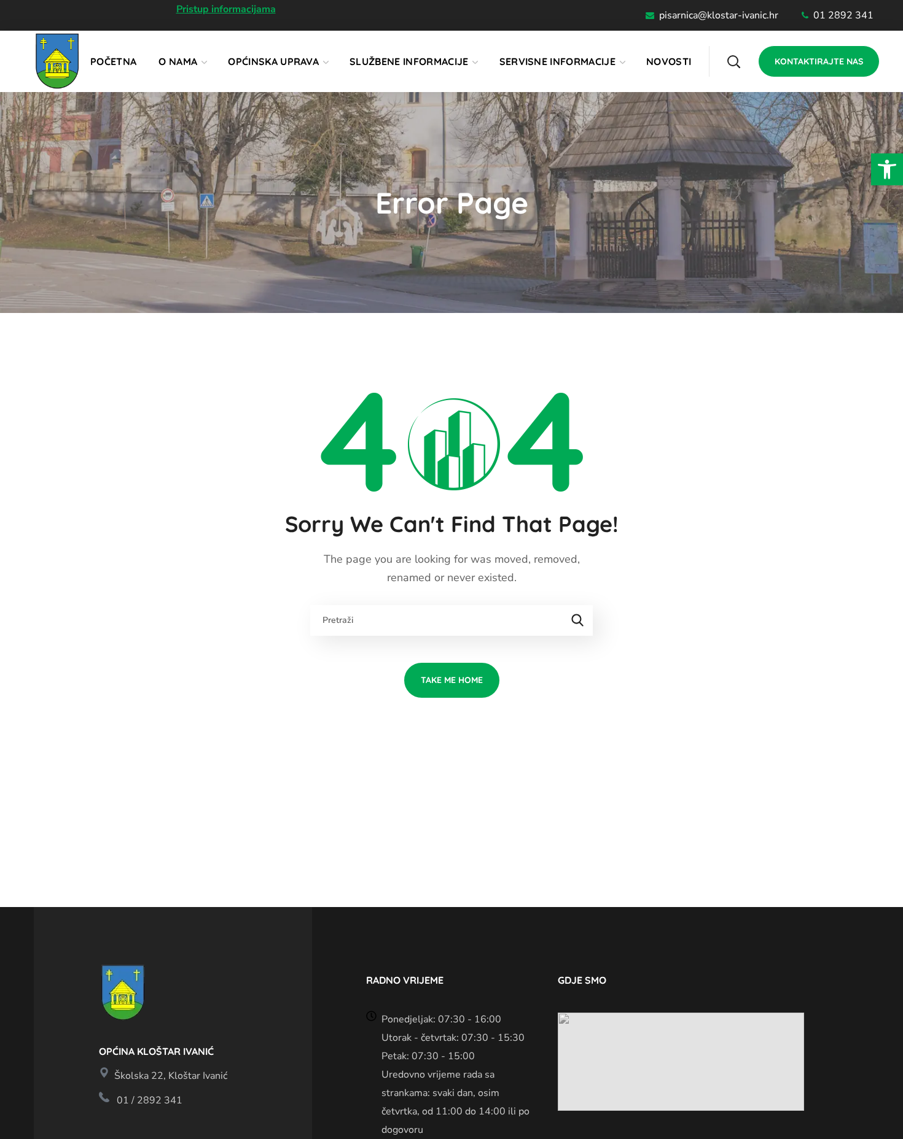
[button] (887, 169)
